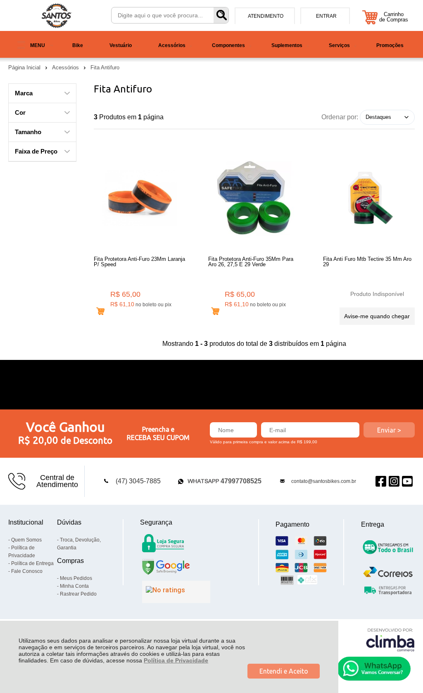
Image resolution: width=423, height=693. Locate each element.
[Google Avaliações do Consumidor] (176, 592)
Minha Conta (74, 586)
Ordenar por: (339, 116)
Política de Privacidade (176, 660)
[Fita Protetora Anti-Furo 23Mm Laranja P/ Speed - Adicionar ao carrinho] (100, 311)
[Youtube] (407, 481)
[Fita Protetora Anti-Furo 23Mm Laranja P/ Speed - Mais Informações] (140, 198)
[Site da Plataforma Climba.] (390, 639)
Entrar (326, 16)
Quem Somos (26, 540)
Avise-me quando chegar (377, 316)
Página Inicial (25, 67)
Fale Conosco (27, 571)
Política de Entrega (32, 563)
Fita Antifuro (104, 67)
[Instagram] (394, 481)
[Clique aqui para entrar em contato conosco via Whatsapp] (374, 669)
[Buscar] (221, 15)
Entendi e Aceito (283, 671)
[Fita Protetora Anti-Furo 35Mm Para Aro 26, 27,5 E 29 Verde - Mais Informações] (254, 198)
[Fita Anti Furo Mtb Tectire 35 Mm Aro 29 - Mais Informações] (369, 198)
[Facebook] (381, 481)
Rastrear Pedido (78, 594)
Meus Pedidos (76, 578)
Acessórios (66, 67)
